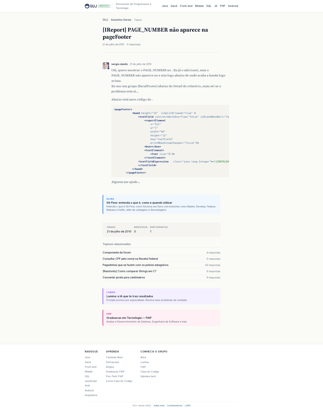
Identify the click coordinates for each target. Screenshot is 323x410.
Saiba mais (159, 405)
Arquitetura (91, 395)
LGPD (188, 405)
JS (215, 6)
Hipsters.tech (148, 376)
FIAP (143, 366)
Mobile (199, 6)
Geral (174, 6)
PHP (222, 6)
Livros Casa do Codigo (119, 381)
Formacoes (112, 362)
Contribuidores (174, 405)
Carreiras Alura (114, 357)
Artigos (110, 366)
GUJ (105, 19)
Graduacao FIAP (115, 371)
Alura (143, 357)
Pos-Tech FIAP (114, 376)
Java (165, 6)
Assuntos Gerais (121, 19)
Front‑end (186, 6)
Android (233, 6)
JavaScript (91, 381)
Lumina (144, 362)
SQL (208, 6)
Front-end (90, 366)
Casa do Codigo (149, 371)
